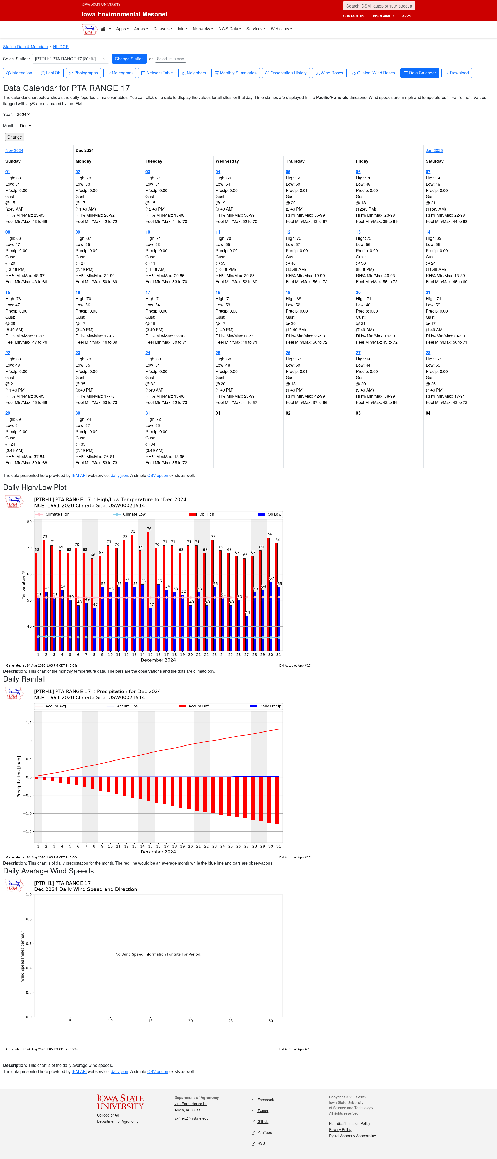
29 (7, 413)
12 (288, 232)
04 (218, 172)
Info (181, 29)
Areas (139, 29)
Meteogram (122, 72)
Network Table (159, 72)
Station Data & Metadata (25, 46)
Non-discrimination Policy (349, 1123)
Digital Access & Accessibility (352, 1135)
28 (428, 353)
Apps (121, 29)
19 (288, 292)
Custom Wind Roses (376, 72)
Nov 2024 (14, 150)
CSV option (157, 475)
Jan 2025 (434, 150)
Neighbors (196, 72)
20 (358, 292)
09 (78, 232)
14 (428, 232)
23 (78, 353)
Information (21, 72)
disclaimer (383, 15)
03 (147, 172)
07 (428, 172)
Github (262, 1121)
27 (358, 353)
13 (358, 232)
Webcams (280, 29)
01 (7, 172)
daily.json (119, 475)
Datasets (161, 29)
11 (218, 232)
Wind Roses (331, 72)
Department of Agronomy (117, 1121)
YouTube (264, 1132)
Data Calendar (422, 72)
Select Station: (16, 59)
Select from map (170, 58)
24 (147, 353)
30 (78, 413)
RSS (261, 1143)
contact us (353, 15)
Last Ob (53, 72)
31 (147, 413)
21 (428, 292)
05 (288, 172)
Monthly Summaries (238, 72)
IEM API (79, 475)
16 (78, 292)
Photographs (86, 72)
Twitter (262, 1110)
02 (78, 172)
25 (218, 353)
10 (147, 232)
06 (358, 172)
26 (288, 353)
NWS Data (228, 29)
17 (147, 292)
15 (7, 292)
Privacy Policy (340, 1129)
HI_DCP (61, 46)
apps (406, 15)
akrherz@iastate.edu (191, 1118)
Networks (201, 29)
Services (254, 29)
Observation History (288, 72)
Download (459, 72)
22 (7, 353)
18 (218, 292)
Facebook (265, 1099)
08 (7, 232)
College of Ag (108, 1115)
